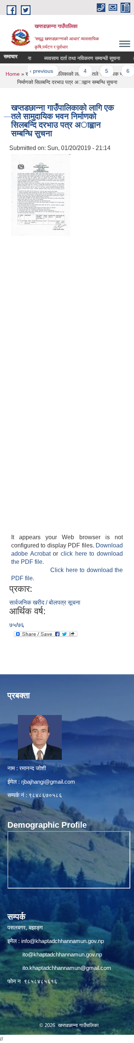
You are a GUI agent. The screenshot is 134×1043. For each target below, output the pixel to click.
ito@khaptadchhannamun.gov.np (62, 954)
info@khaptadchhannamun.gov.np (62, 941)
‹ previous (34, 71)
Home (13, 74)
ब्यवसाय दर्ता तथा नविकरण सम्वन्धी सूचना (75, 58)
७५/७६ (16, 625)
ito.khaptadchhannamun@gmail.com (66, 968)
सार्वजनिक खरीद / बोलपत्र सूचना (44, 602)
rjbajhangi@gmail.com (48, 781)
